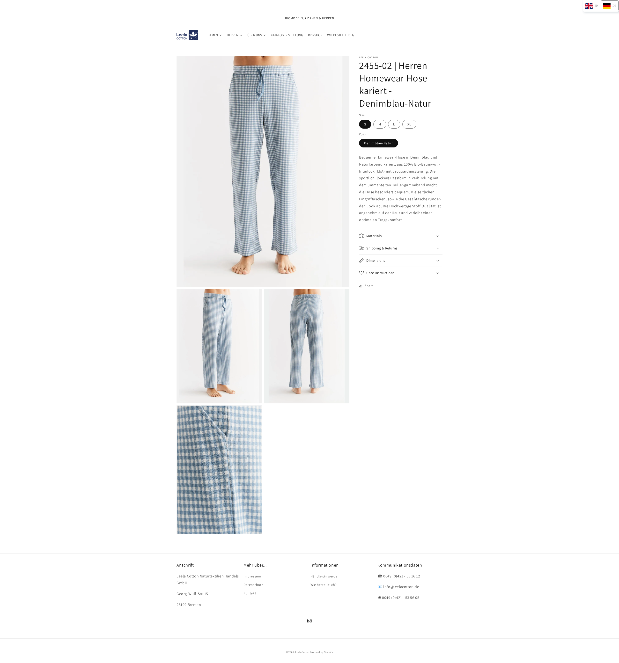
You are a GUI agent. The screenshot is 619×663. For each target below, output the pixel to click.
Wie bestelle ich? (323, 585)
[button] (400, 236)
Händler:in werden (324, 576)
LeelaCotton (302, 652)
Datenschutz (253, 585)
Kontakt (249, 593)
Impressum (252, 576)
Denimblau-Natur (378, 143)
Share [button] (369, 286)
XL (409, 124)
